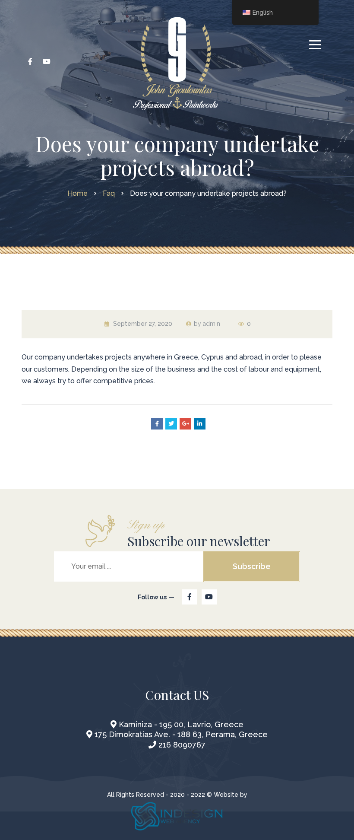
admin (211, 323)
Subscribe (252, 566)
